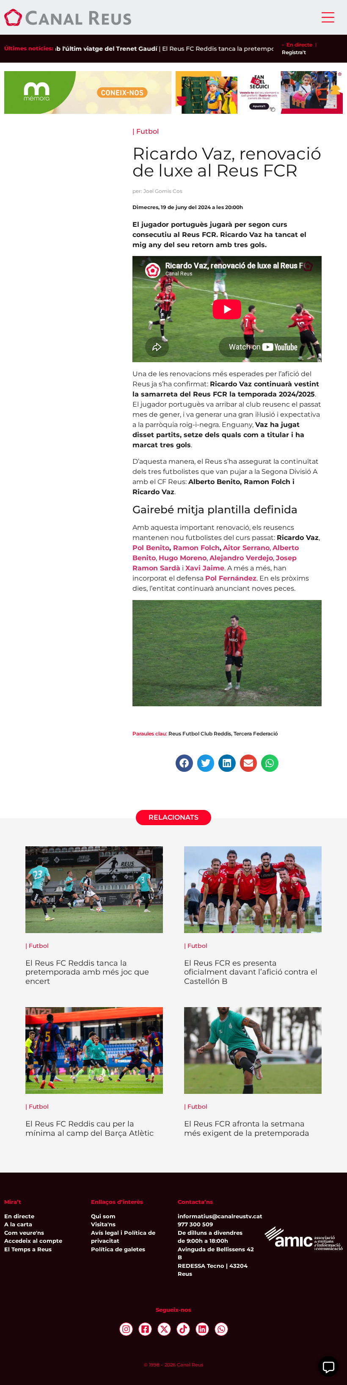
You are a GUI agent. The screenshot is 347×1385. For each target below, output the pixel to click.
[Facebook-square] (145, 1329)
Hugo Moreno (183, 558)
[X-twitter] (164, 1329)
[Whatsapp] (221, 1329)
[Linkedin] (202, 1329)
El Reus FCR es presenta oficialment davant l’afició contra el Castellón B (250, 972)
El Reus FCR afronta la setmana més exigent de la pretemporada (246, 1128)
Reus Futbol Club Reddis (199, 733)
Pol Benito (150, 548)
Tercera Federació (256, 733)
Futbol (147, 131)
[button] (184, 763)
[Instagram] (126, 1329)
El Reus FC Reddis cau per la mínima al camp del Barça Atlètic (89, 1128)
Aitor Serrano (246, 548)
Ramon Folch (196, 548)
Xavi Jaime (204, 568)
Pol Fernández (230, 578)
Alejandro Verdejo (241, 558)
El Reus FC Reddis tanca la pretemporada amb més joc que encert (243, 48)
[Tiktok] (183, 1329)
